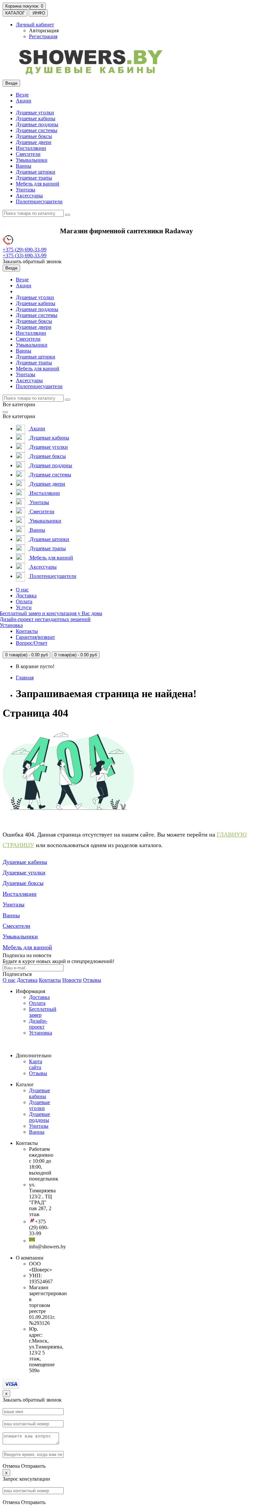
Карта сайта (35, 1064)
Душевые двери (33, 142)
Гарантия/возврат (35, 637)
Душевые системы (36, 130)
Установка (40, 1033)
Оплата (24, 601)
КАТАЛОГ (15, 13)
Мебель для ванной (37, 183)
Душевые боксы (34, 136)
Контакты (27, 631)
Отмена (11, 1466)
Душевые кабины (35, 118)
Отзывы (92, 980)
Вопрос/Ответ (31, 643)
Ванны (23, 166)
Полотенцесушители (39, 201)
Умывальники (31, 160)
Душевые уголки (35, 112)
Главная (25, 677)
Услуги (24, 607)
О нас (22, 589)
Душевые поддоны (37, 124)
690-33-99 (24, 249)
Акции (23, 100)
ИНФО (38, 13)
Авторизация (44, 30)
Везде (22, 95)
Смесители (28, 154)
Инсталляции (31, 148)
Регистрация (43, 36)
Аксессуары (29, 195)
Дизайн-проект (38, 1024)
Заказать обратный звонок (32, 261)
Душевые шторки (35, 172)
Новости (72, 980)
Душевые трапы (34, 178)
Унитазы (25, 189)
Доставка (26, 595)
